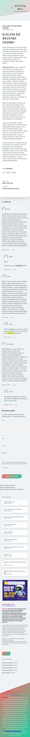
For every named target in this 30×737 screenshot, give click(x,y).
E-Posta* (4, 445)
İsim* (3, 438)
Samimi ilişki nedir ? (8, 532)
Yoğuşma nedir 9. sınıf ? (9, 501)
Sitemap (20, 489)
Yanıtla (12, 249)
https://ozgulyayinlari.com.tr (9, 489)
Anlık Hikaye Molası (20, 7)
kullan (13, 172)
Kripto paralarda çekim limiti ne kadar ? (13, 509)
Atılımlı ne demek (6, 672)
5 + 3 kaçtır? (5, 467)
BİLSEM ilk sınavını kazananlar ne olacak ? (14, 547)
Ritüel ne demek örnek (7, 662)
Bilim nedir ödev (7, 183)
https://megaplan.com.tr (7, 487)
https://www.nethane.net (7, 485)
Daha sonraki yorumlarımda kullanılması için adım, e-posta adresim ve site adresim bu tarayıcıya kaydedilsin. (15, 463)
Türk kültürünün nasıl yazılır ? (11, 539)
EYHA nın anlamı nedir (7, 667)
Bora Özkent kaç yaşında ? (10, 524)
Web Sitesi (4, 453)
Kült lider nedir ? (8, 554)
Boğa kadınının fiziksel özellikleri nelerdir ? (14, 516)
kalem (8, 172)
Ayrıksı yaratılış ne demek (10, 188)
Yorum (3, 420)
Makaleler (9, 168)
